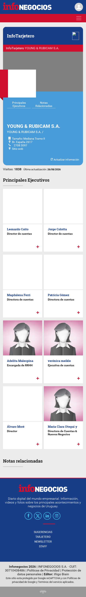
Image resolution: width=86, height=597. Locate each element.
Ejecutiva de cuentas (61, 365)
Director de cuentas (19, 233)
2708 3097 (19, 145)
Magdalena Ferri (18, 295)
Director (12, 431)
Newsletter (43, 541)
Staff (43, 546)
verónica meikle (59, 361)
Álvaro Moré (15, 427)
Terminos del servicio (50, 581)
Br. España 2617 (22, 142)
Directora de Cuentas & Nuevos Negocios (62, 433)
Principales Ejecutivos (19, 104)
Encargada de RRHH (20, 365)
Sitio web (17, 148)
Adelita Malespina (20, 361)
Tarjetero (43, 536)
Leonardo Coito (17, 229)
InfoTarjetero (15, 48)
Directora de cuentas (20, 299)
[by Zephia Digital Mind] (43, 592)
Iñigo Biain (61, 574)
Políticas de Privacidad (43, 570)
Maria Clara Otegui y (62, 427)
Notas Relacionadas (43, 104)
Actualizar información (66, 159)
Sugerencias (43, 532)
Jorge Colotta (57, 229)
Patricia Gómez (58, 295)
